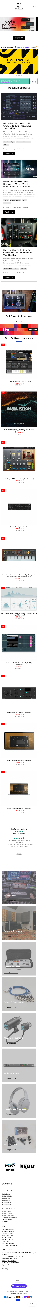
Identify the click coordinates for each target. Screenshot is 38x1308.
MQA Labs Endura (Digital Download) (19, 760)
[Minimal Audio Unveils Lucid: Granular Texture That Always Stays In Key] (19, 106)
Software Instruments (15, 200)
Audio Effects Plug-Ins (9, 141)
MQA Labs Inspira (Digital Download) (19, 808)
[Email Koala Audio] (3, 1269)
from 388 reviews (19, 833)
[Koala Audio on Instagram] (7, 1269)
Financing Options (7, 1233)
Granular (19, 141)
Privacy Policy (6, 1241)
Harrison (16, 268)
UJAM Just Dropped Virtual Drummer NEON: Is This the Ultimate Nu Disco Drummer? (17, 184)
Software (6, 144)
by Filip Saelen (7, 149)
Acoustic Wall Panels (8, 1215)
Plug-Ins (6, 200)
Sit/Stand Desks (7, 1196)
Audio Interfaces (8, 268)
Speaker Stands (6, 1202)
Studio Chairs (6, 1198)
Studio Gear (23, 268)
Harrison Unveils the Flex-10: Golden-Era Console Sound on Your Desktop (17, 252)
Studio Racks (6, 1200)
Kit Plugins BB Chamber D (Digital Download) (19, 479)
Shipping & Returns (8, 1231)
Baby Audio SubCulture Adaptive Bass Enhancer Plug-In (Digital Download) (19, 614)
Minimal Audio (26, 141)
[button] (17, 859)
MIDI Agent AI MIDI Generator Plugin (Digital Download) (19, 663)
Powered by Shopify (21, 1293)
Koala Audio (14, 1291)
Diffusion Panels (7, 1219)
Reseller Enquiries (7, 1237)
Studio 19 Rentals (7, 1235)
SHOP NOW (19, 38)
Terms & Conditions (8, 1243)
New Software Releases (19, 338)
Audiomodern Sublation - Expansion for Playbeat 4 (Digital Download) (19, 430)
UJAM (24, 200)
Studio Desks (6, 1194)
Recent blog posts (19, 87)
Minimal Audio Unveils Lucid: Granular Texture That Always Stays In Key (17, 125)
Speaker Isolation (7, 1204)
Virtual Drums (7, 203)
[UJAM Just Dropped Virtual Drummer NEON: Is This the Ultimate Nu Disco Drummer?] (19, 169)
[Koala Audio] (19, 6)
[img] (19, 831)
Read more (9, 154)
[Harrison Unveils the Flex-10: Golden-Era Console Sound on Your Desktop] (19, 232)
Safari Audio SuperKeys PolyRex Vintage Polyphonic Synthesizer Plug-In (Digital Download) (19, 575)
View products (11, 901)
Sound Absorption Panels (9, 1217)
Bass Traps (5, 1222)
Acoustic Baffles (7, 1213)
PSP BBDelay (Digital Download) (19, 527)
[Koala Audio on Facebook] (5, 1269)
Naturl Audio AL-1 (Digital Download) (19, 712)
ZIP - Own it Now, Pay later (10, 1245)
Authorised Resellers (8, 1239)
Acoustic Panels (6, 1211)
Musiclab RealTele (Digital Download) (19, 381)
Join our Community (8, 1229)
